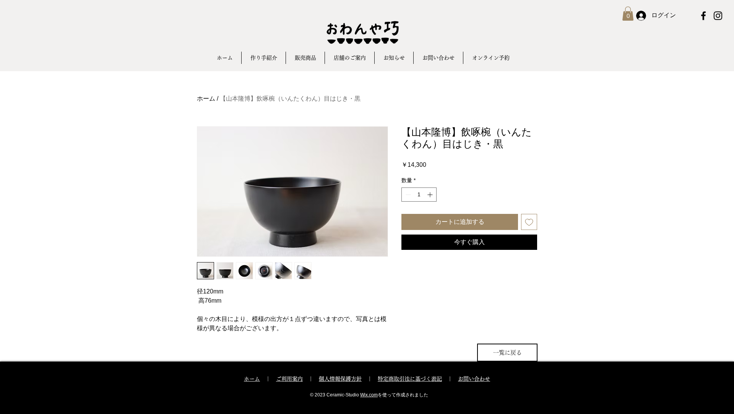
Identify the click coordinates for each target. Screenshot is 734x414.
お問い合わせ (474, 378)
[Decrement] (407, 194)
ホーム (206, 98)
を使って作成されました (403, 395)
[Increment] (430, 194)
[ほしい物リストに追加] (529, 222)
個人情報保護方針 (340, 378)
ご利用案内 (289, 378)
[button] (628, 14)
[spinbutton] (419, 194)
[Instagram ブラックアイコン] (718, 15)
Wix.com (369, 395)
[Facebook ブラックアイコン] (703, 15)
